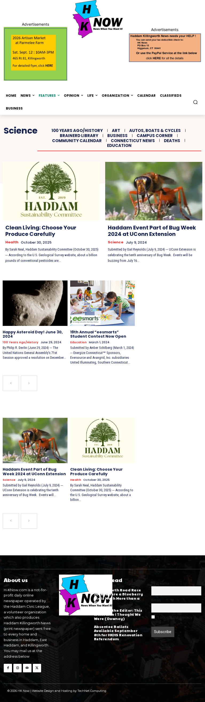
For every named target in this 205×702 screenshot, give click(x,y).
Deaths (172, 140)
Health (11, 242)
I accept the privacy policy (171, 619)
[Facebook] (8, 668)
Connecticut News (133, 140)
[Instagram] (17, 668)
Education (119, 145)
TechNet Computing (91, 691)
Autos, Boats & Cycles (155, 130)
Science (115, 242)
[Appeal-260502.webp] (164, 47)
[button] (195, 102)
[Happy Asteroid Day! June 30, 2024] (35, 303)
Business (117, 135)
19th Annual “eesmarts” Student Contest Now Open (98, 334)
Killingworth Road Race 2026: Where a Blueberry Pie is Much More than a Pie (118, 596)
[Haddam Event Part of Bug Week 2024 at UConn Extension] (153, 191)
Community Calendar (77, 140)
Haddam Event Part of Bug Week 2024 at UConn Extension (152, 231)
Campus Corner (155, 135)
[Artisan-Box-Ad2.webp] (35, 54)
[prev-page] (11, 383)
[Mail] (27, 668)
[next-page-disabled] (29, 383)
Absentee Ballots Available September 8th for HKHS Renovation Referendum (118, 633)
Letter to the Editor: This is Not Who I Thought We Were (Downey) (118, 614)
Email (155, 600)
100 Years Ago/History (77, 130)
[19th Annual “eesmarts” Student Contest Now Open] (102, 303)
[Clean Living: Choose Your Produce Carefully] (51, 191)
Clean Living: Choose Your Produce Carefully (40, 231)
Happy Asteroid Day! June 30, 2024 (33, 334)
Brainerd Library (79, 135)
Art (116, 130)
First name (160, 583)
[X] (37, 668)
